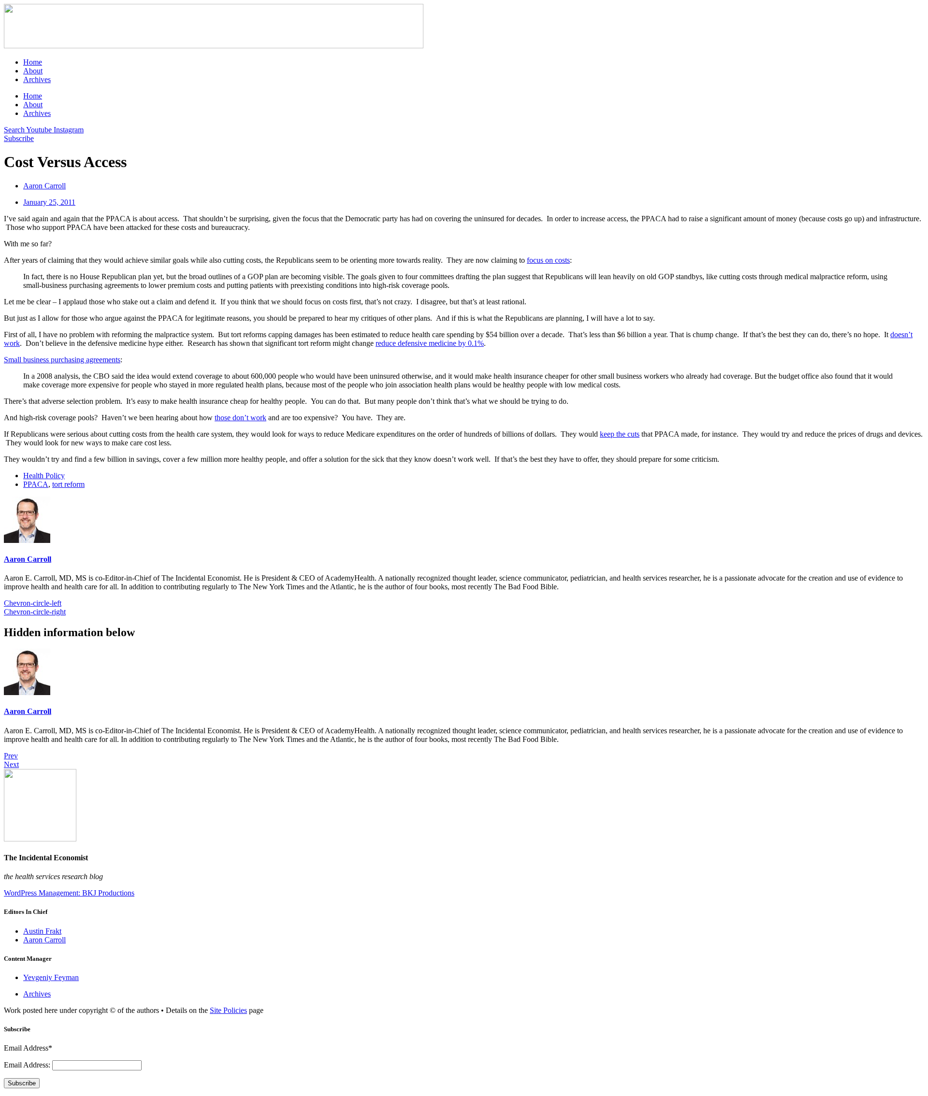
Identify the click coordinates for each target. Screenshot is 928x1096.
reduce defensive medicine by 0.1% (430, 343)
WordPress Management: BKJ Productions (69, 893)
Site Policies (228, 1010)
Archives (37, 79)
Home (32, 62)
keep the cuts (619, 434)
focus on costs (548, 260)
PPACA (35, 484)
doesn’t (901, 334)
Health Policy (44, 475)
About (33, 71)
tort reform (68, 484)
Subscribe (22, 1083)
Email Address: (28, 1065)
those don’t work (240, 417)
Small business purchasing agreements (62, 360)
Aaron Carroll (27, 559)
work (12, 343)
